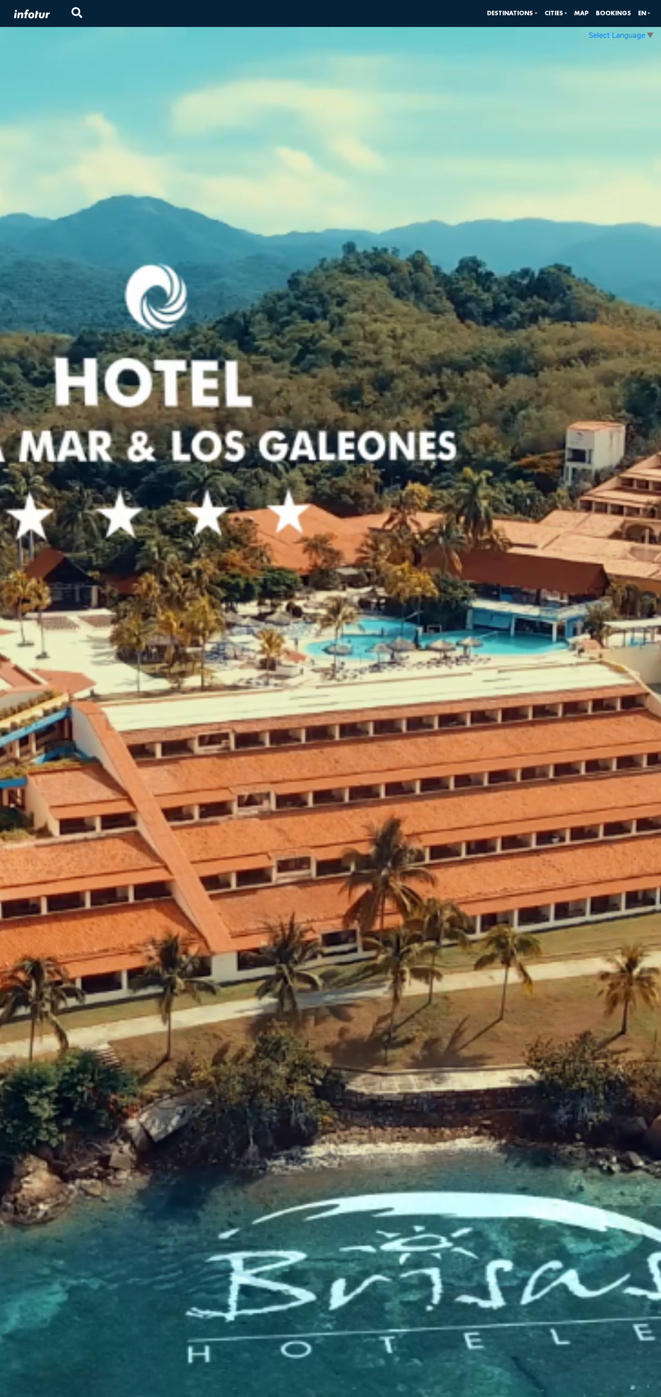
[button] (511, 13)
